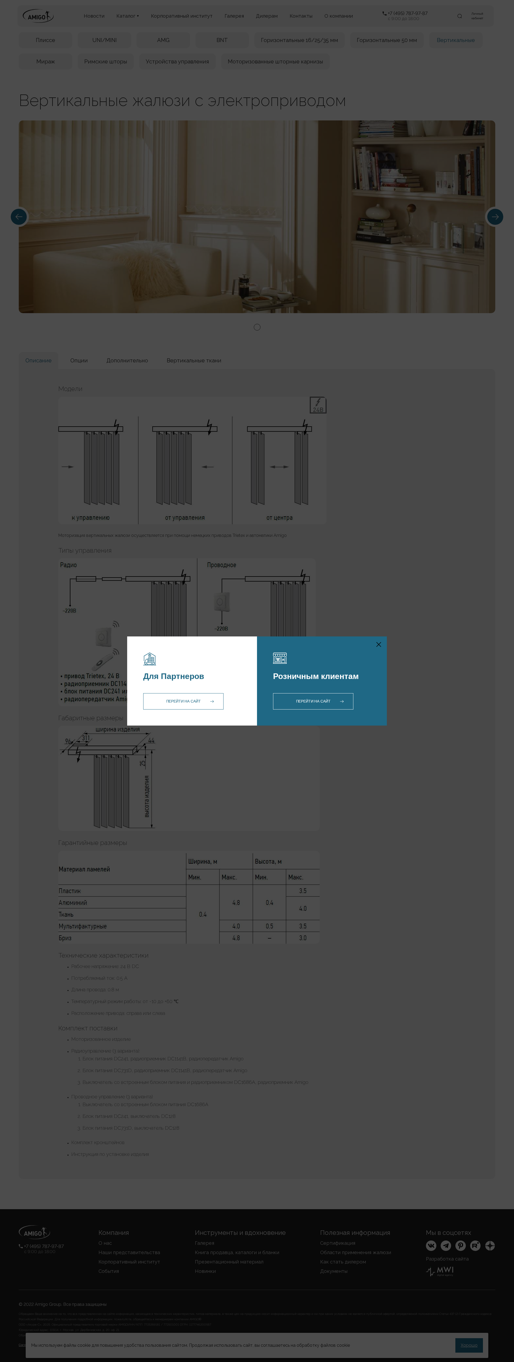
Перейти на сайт (183, 701)
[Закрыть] (379, 644)
